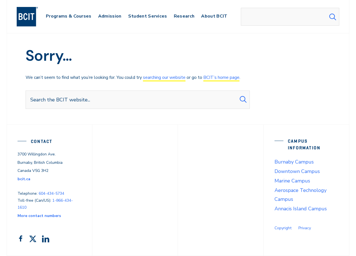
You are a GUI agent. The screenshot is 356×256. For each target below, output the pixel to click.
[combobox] (290, 17)
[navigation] (33, 16)
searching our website (164, 77)
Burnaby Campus (294, 162)
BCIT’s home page (221, 77)
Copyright (283, 228)
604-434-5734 (51, 193)
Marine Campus (292, 180)
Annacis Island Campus (301, 208)
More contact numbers (39, 215)
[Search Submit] (332, 17)
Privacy (304, 228)
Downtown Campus (297, 171)
